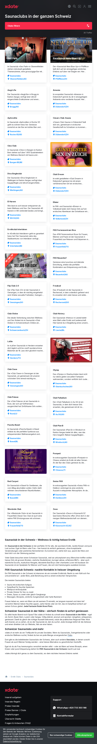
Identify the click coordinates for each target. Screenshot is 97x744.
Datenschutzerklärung (12, 741)
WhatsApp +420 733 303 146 (72, 707)
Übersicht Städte (13, 719)
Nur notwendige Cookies (61, 735)
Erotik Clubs (16, 677)
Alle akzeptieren (84, 735)
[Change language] (69, 6)
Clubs (70, 635)
